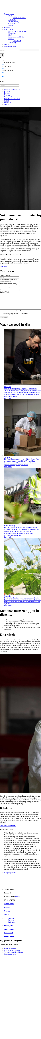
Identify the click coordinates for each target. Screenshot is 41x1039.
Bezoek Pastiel (9, 936)
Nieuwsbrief (17, 41)
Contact (6, 44)
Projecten (7, 27)
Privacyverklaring (10, 948)
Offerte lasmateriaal (19, 18)
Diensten (7, 91)
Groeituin (11, 23)
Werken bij (12, 43)
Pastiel (10, 25)
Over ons (7, 95)
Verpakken (12, 20)
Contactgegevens (10, 954)
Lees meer (3, 266)
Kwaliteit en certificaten (16, 37)
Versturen (4, 317)
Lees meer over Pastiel (8, 826)
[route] (17, 896)
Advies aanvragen (10, 46)
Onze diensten (9, 14)
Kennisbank (12, 33)
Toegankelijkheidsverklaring (13, 952)
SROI (10, 35)
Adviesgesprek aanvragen (12, 89)
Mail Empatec (9, 929)
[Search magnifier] (2, 55)
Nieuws (11, 39)
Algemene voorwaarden (12, 950)
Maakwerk (12, 16)
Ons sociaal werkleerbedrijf (17, 31)
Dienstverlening (13, 22)
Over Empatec (9, 29)
